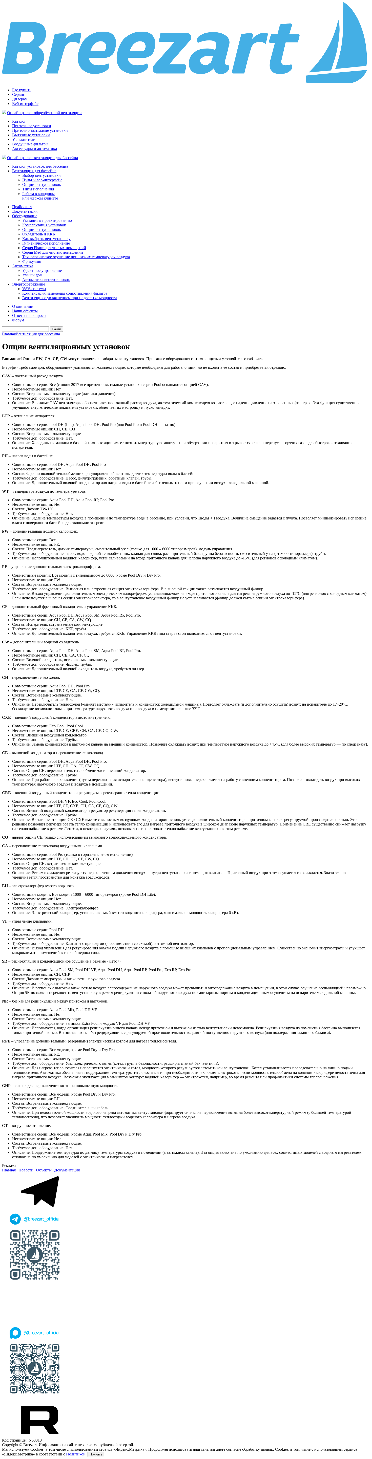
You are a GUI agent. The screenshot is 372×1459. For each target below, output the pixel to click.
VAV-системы (34, 289)
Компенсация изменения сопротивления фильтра (64, 293)
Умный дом (32, 275)
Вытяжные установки (31, 135)
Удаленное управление (42, 270)
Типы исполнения (38, 189)
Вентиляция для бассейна (34, 171)
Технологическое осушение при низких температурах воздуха (76, 257)
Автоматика (22, 266)
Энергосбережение (28, 284)
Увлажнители (23, 139)
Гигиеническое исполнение (46, 243)
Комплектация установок (44, 225)
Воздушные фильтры (30, 144)
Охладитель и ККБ (38, 234)
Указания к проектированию (47, 220)
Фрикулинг (32, 261)
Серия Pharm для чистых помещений (54, 248)
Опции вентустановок (41, 184)
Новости (25, 1170)
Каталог (19, 121)
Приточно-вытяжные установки (40, 130)
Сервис (18, 94)
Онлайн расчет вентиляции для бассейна (42, 158)
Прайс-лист (22, 207)
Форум (18, 320)
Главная (9, 334)
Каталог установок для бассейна (40, 166)
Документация (24, 211)
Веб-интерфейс (25, 103)
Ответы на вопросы (29, 315)
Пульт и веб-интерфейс (42, 180)
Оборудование (24, 216)
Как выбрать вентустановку (46, 238)
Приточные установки (31, 126)
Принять (96, 1454)
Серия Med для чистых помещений (52, 252)
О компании (22, 306)
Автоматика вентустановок (46, 279)
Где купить (21, 90)
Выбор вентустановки (41, 175)
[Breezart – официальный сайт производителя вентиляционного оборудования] (186, 82)
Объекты (44, 1170)
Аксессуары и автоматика (34, 148)
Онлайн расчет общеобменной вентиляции (44, 113)
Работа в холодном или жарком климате (40, 195)
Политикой (76, 1454)
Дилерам (19, 99)
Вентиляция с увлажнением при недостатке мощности (69, 298)
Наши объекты (25, 311)
